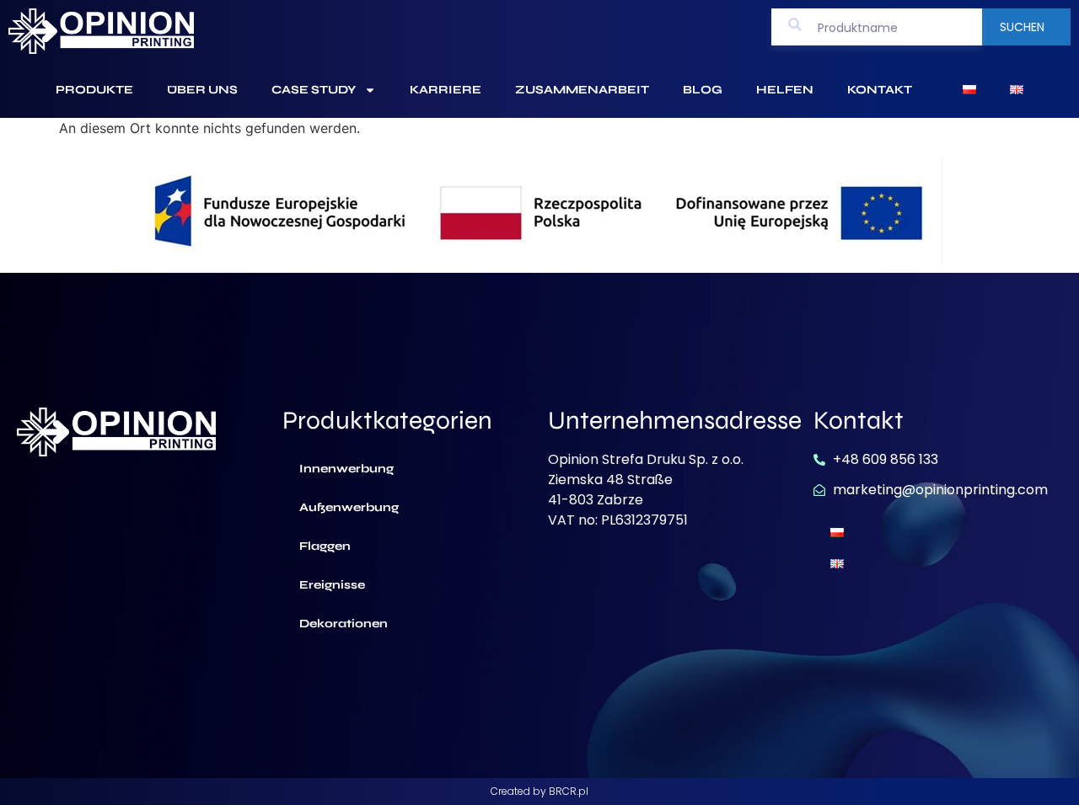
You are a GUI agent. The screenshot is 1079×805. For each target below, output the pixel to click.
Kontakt (879, 90)
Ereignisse (332, 585)
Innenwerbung (346, 468)
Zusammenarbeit (582, 90)
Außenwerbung (349, 507)
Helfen (784, 90)
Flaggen (325, 546)
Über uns (202, 90)
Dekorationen (343, 623)
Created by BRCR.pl (539, 791)
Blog (702, 90)
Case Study (313, 90)
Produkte (94, 90)
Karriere (445, 90)
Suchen (1022, 27)
